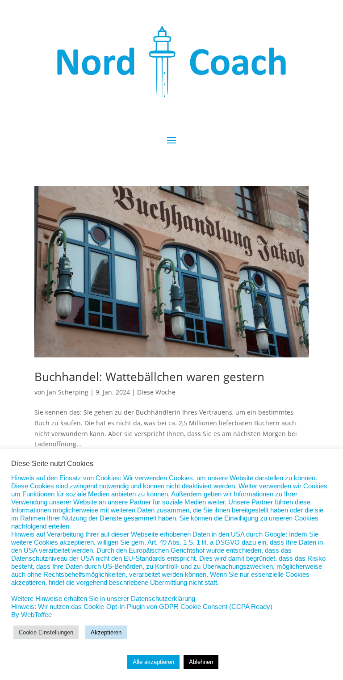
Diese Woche (156, 392)
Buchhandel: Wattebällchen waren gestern (149, 377)
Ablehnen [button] (201, 662)
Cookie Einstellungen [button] (46, 632)
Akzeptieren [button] (106, 632)
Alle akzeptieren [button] (153, 662)
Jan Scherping (67, 392)
